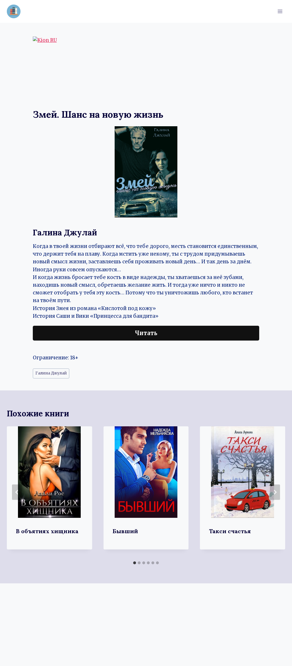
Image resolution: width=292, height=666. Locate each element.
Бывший (125, 531)
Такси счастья (230, 531)
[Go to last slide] (17, 492)
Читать (146, 333)
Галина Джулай (51, 373)
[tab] (134, 562)
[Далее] (275, 492)
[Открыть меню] (280, 11)
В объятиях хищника (47, 531)
